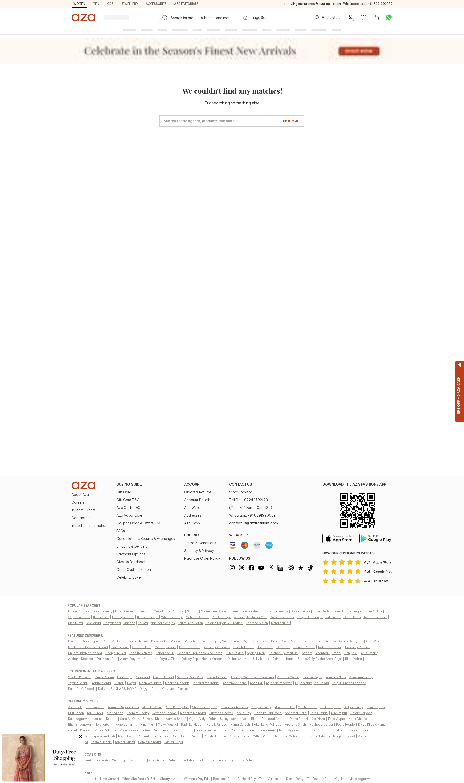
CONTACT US (240, 484)
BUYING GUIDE (129, 484)
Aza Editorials (186, 4)
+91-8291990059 (380, 4)
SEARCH (290, 121)
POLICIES (192, 535)
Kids (110, 4)
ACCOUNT (193, 484)
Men (96, 4)
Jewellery (129, 4)
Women (79, 4)
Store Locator (240, 492)
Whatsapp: (252, 515)
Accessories (156, 4)
